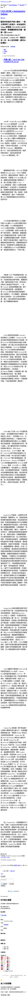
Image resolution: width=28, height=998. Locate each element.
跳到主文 (3, 18)
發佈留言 (3, 885)
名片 (5, 53)
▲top (2, 873)
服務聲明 (16, 977)
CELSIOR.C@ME (5, 857)
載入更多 (3, 876)
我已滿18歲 (3, 995)
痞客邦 (15, 865)
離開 (9, 995)
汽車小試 (12, 871)
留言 (19, 865)
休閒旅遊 (12, 46)
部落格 (5, 51)
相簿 (5, 49)
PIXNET (7, 975)
